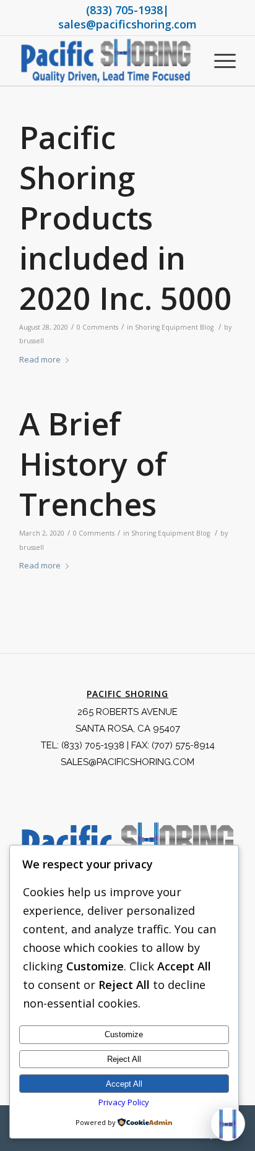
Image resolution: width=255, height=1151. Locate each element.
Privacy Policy (123, 1102)
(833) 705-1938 (124, 9)
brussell (31, 340)
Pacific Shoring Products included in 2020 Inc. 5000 (125, 217)
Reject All (124, 1059)
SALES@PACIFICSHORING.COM (127, 762)
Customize (124, 1034)
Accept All (124, 1084)
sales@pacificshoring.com (127, 24)
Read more (40, 359)
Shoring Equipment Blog (174, 327)
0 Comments (97, 327)
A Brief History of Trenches (92, 464)
